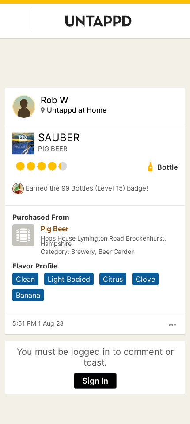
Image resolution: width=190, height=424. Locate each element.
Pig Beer (54, 228)
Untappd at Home (76, 109)
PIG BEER (53, 148)
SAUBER (59, 137)
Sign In (95, 380)
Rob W (54, 100)
